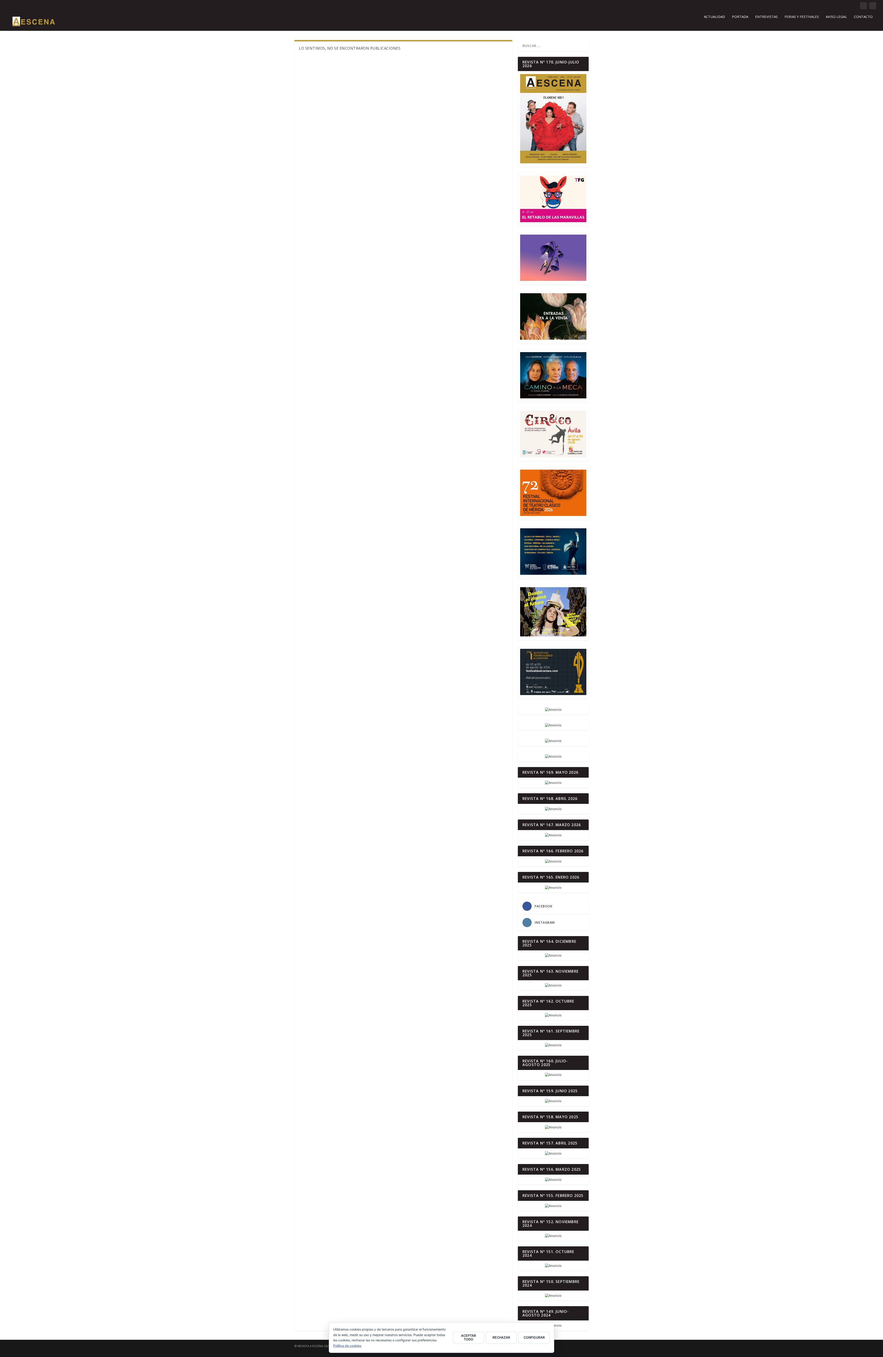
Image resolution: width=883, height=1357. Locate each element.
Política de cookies (347, 1346)
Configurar (534, 1337)
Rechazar (501, 1337)
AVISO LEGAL (836, 17)
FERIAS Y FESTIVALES (802, 17)
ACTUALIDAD (714, 17)
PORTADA (740, 17)
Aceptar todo (468, 1337)
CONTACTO (863, 17)
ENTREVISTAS (766, 17)
